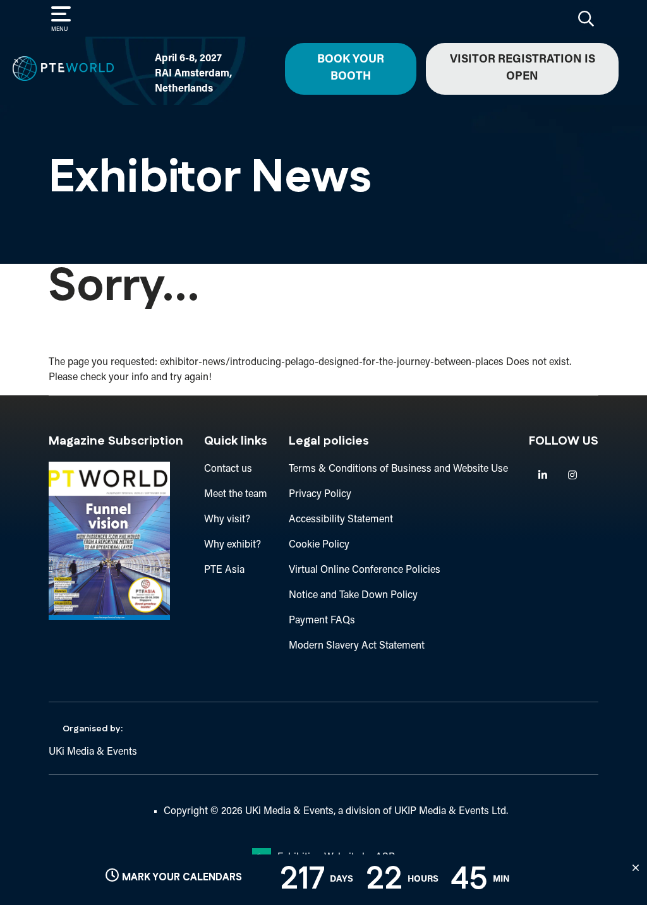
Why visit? (227, 520)
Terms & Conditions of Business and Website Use (398, 469)
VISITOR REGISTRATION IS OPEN (522, 68)
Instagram (572, 475)
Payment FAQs (322, 621)
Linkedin (542, 475)
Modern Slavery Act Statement (357, 646)
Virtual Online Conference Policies (364, 570)
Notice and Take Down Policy (353, 595)
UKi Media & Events (93, 752)
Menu (59, 29)
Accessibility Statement (341, 520)
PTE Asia (224, 570)
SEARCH (585, 18)
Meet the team (235, 494)
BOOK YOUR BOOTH (350, 68)
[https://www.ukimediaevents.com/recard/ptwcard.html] (109, 618)
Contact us (228, 469)
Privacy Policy (320, 494)
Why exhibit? (232, 545)
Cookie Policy (319, 545)
